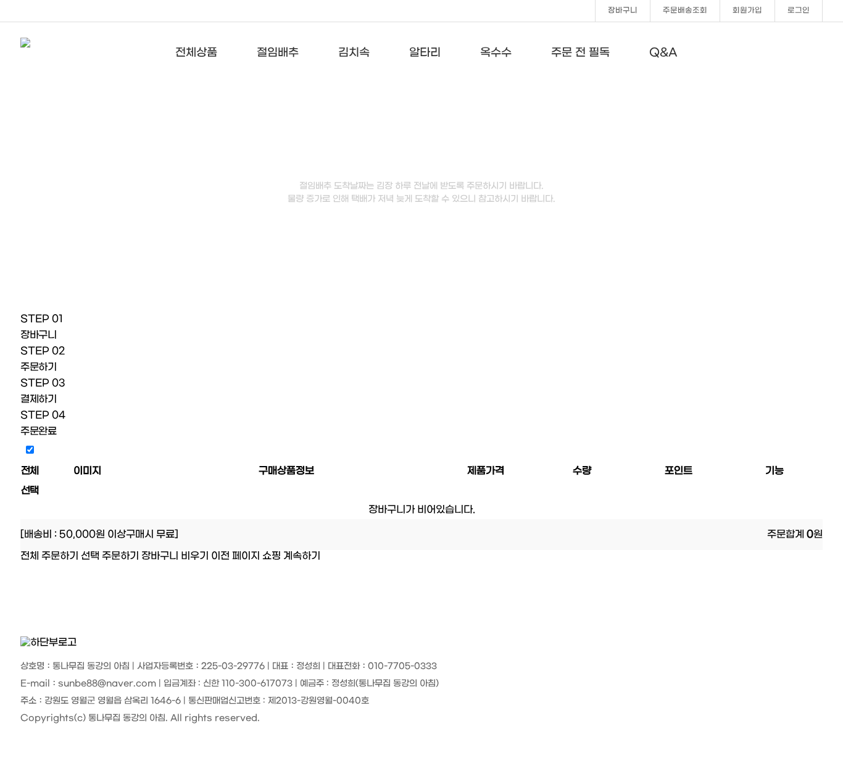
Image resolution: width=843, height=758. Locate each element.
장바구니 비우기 (175, 556)
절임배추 (278, 52)
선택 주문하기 (110, 556)
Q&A (663, 52)
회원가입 (747, 10)
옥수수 (496, 52)
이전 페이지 (235, 556)
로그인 (798, 10)
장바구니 (622, 10)
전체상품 (196, 52)
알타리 (425, 52)
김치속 (354, 52)
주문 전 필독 (580, 52)
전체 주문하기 (49, 556)
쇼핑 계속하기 (291, 556)
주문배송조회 (685, 10)
